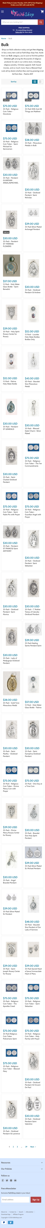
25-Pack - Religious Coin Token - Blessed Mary (11, 1068)
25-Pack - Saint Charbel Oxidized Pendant (10, 479)
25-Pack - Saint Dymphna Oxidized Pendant (32, 753)
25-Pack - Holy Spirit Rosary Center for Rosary (11, 334)
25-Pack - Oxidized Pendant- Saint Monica (10, 611)
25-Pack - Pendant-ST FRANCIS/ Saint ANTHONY (10, 548)
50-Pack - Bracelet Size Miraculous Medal (32, 384)
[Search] (41, 22)
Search (21, 1212)
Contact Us (12, 1212)
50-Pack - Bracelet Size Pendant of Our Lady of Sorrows (33, 927)
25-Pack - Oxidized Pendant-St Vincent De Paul (32, 1084)
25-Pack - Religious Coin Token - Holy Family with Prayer (32, 1036)
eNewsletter (29, 1212)
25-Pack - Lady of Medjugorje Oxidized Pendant (11, 660)
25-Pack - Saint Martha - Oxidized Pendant (10, 753)
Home (3, 38)
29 (26, 1147)
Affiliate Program (18, 1214)
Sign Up (35, 1199)
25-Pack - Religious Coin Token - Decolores (10, 111)
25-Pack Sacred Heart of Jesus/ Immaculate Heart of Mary (33, 971)
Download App (5, 1214)
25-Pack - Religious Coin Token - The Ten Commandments (33, 463)
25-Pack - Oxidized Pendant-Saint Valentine (32, 1121)
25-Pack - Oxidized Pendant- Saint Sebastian (32, 563)
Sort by (13, 82)
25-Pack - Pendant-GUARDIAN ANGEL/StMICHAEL (10, 180)
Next (32, 1147)
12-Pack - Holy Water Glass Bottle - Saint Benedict (11, 286)
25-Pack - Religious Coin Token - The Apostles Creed (10, 1003)
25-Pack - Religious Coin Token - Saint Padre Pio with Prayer (11, 512)
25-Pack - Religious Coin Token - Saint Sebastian (32, 1003)
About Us (4, 1212)
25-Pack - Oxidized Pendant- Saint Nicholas (32, 195)
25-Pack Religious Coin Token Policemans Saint (10, 1036)
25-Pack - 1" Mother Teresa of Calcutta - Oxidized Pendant (32, 611)
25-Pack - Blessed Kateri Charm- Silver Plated (33, 430)
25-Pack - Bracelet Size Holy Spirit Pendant (32, 835)
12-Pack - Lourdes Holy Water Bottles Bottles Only (32, 337)
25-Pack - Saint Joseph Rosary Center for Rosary (11, 971)
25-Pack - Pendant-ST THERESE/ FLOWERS (10, 243)
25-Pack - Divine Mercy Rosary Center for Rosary (11, 832)
